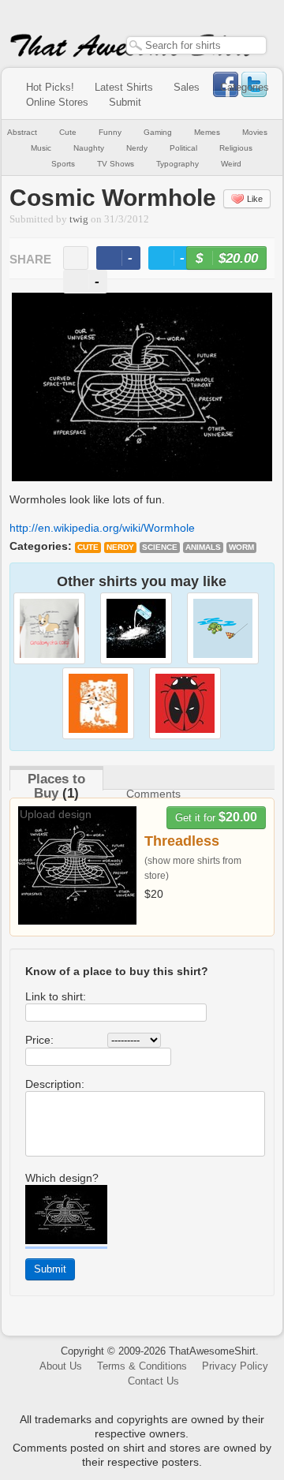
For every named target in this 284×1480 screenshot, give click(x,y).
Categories (244, 87)
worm (241, 547)
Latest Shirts (124, 87)
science (160, 547)
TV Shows (115, 163)
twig (78, 219)
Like (255, 199)
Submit (125, 102)
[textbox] (196, 45)
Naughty (88, 148)
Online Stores (57, 102)
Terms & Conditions (142, 1366)
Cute (68, 132)
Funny (110, 132)
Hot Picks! (50, 87)
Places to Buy (56, 786)
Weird (231, 163)
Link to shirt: (55, 996)
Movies (254, 132)
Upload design (56, 814)
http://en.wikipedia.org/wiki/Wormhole (102, 527)
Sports (63, 163)
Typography (177, 163)
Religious (235, 148)
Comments (153, 793)
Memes (207, 132)
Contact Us (153, 1381)
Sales (187, 87)
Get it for (216, 817)
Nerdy (137, 148)
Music (41, 148)
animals (203, 547)
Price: (39, 1039)
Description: (54, 1084)
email (75, 258)
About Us (60, 1366)
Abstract (22, 132)
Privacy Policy (235, 1366)
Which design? (62, 1178)
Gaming (158, 132)
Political (183, 148)
